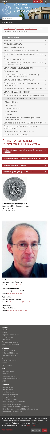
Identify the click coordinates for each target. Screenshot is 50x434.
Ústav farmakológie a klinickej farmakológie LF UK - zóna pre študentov (23, 64)
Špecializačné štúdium (9, 355)
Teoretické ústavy (31, 29)
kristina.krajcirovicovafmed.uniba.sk (20, 302)
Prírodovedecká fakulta (10, 394)
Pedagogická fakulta (9, 397)
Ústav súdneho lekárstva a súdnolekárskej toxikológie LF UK (21, 127)
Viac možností (7, 430)
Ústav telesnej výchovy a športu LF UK (19, 131)
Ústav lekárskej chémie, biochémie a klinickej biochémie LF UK (21, 84)
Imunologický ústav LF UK (14, 47)
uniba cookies (32, 425)
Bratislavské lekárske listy (11, 378)
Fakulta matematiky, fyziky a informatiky (15, 407)
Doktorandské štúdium (10, 353)
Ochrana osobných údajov (11, 344)
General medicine (11, 111)
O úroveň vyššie (12, 38)
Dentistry (8, 114)
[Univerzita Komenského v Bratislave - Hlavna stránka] (6, 10)
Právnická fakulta (8, 389)
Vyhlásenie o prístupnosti (10, 342)
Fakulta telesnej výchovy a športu (13, 402)
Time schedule (7, 365)
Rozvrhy (5, 363)
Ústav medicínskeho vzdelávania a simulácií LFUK (23, 89)
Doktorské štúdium (8, 350)
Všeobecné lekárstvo (12, 102)
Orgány (4, 332)
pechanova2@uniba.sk (15, 293)
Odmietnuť (35, 430)
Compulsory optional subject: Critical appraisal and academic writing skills (22, 119)
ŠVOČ (4, 381)
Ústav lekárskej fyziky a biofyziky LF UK (19, 80)
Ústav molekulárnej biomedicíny (16, 92)
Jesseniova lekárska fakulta (11, 404)
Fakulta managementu (10, 414)
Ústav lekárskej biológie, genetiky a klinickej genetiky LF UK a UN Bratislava (21, 76)
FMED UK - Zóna (9, 29)
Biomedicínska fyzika (12, 108)
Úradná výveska (7, 337)
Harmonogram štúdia (9, 360)
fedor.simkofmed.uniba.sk (17, 285)
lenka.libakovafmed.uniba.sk (17, 310)
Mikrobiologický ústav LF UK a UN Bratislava (21, 51)
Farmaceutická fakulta (9, 399)
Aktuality (5, 330)
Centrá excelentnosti (9, 376)
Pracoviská (20, 29)
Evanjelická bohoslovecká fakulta (13, 411)
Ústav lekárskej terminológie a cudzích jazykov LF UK (23, 55)
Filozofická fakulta (8, 392)
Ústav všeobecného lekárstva (16, 135)
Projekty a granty (8, 371)
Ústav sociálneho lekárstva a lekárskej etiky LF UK (23, 123)
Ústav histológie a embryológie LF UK (18, 68)
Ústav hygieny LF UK (11, 71)
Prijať (44, 430)
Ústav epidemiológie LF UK (14, 59)
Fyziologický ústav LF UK (13, 44)
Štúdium (5, 348)
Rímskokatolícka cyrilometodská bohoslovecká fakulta (20, 409)
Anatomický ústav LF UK (13, 41)
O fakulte (6, 327)
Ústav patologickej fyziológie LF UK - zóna (20, 99)
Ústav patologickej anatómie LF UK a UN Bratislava (24, 95)
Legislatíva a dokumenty (10, 335)
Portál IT (37, 1)
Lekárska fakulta (7, 387)
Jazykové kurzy (7, 358)
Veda (4, 369)
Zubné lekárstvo (10, 105)
